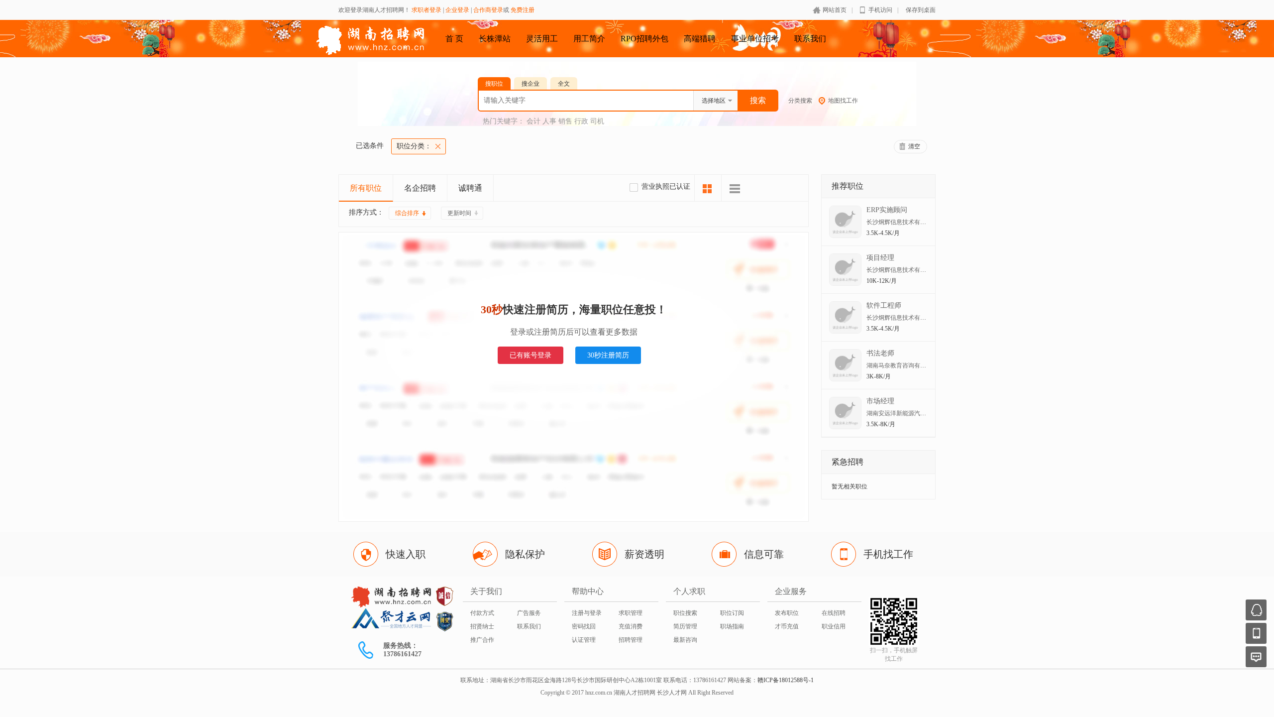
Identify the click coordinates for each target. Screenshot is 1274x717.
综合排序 (407, 213)
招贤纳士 (482, 626)
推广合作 (482, 639)
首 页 (454, 38)
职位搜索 (685, 612)
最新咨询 (685, 639)
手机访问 (880, 9)
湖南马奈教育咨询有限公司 (902, 365)
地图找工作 (843, 100)
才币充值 (787, 626)
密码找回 (584, 626)
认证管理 (584, 639)
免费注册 (522, 9)
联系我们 (810, 38)
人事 (549, 121)
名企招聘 (420, 188)
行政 (581, 121)
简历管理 (685, 626)
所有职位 (366, 188)
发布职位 (787, 612)
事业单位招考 (755, 38)
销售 (565, 121)
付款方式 (482, 612)
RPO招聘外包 (644, 38)
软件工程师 (883, 305)
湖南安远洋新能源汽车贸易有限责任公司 (920, 413)
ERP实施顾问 (886, 210)
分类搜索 (800, 100)
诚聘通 (470, 188)
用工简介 (589, 38)
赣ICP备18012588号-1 (785, 680)
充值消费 (630, 626)
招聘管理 (630, 639)
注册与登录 (587, 612)
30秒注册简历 (608, 355)
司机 (597, 121)
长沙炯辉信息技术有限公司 (902, 222)
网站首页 (835, 9)
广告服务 (529, 612)
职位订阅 (732, 612)
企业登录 (457, 9)
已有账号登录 (530, 355)
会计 (533, 121)
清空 (914, 146)
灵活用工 (542, 38)
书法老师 (880, 353)
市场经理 (880, 401)
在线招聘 (834, 612)
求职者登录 (426, 9)
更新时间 (459, 213)
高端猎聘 (700, 38)
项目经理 (880, 257)
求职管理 (630, 612)
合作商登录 (488, 9)
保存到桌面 (921, 9)
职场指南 (732, 626)
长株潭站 (495, 38)
